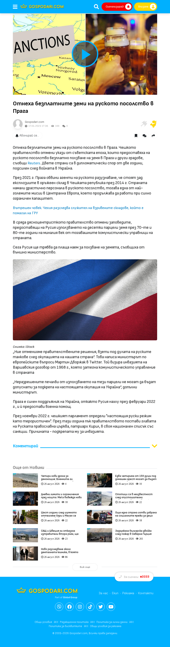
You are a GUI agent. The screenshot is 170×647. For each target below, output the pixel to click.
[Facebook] (69, 607)
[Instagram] (80, 607)
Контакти (145, 593)
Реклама (128, 593)
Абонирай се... (29, 136)
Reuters (34, 163)
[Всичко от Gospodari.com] (18, 124)
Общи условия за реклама (105, 626)
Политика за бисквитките (65, 626)
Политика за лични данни (112, 622)
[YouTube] (111, 607)
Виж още (85, 567)
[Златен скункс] (153, 124)
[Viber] (59, 607)
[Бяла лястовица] (143, 124)
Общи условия (43, 622)
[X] (100, 607)
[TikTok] (90, 607)
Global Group (70, 597)
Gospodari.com (34, 122)
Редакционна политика (74, 622)
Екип (115, 593)
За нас (103, 593)
